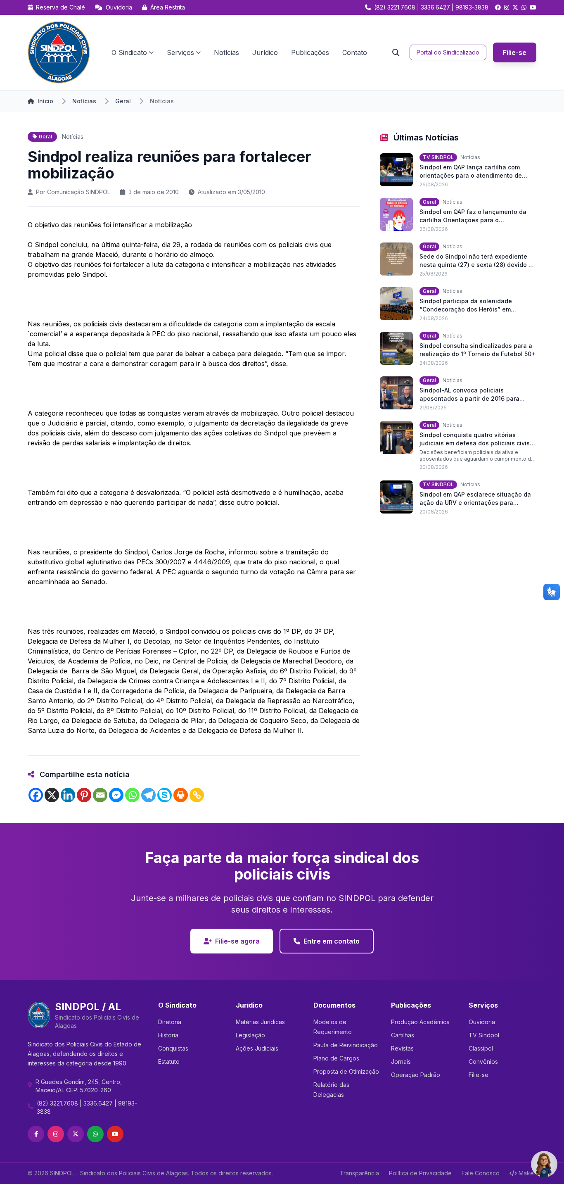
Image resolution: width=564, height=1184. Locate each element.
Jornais (401, 1061)
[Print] (180, 795)
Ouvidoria (118, 7)
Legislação (250, 1035)
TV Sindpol (484, 1035)
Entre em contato (331, 941)
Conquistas (173, 1048)
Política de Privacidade (420, 1173)
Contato (354, 52)
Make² (527, 1173)
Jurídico (265, 52)
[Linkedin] (68, 795)
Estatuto (169, 1061)
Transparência (359, 1173)
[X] (52, 795)
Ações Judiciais (257, 1048)
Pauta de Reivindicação (345, 1044)
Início (45, 101)
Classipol (481, 1048)
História (168, 1035)
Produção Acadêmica (420, 1021)
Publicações (310, 52)
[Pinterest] (84, 795)
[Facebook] (35, 795)
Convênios (483, 1061)
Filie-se (514, 52)
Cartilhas (402, 1035)
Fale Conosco (481, 1173)
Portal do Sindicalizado (448, 52)
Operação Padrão (415, 1074)
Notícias (226, 52)
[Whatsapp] (132, 795)
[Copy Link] (197, 795)
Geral (123, 101)
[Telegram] (148, 795)
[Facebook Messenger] (116, 795)
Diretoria (169, 1021)
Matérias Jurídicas (260, 1021)
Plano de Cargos (336, 1058)
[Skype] (164, 795)
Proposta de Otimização (346, 1071)
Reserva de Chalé (59, 7)
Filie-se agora (237, 941)
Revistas (402, 1048)
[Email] (100, 795)
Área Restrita (167, 7)
